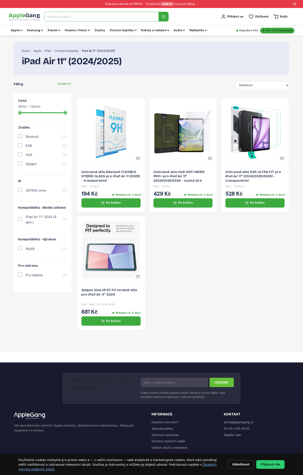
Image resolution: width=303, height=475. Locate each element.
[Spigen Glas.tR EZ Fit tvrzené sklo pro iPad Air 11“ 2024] (111, 250)
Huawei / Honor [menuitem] (76, 30)
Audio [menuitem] (178, 30)
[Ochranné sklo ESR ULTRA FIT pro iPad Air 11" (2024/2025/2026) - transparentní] (255, 131)
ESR (46, 146)
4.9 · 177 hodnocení (279, 30)
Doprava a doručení (165, 422)
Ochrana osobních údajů (168, 441)
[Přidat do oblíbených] (138, 159)
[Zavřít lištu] (294, 4)
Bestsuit (46, 136)
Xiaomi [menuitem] (52, 30)
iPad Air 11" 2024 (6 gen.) (46, 219)
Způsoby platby (162, 428)
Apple (37, 51)
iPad (48, 51)
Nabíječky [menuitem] (196, 30)
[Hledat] (163, 16)
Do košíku (113, 202)
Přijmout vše (270, 464)
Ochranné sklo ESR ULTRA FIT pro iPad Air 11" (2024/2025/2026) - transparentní (253, 176)
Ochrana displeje (66, 51)
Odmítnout (240, 464)
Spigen (46, 164)
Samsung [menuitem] (33, 30)
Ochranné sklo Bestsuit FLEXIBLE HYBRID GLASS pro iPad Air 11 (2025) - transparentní (110, 176)
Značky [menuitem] (99, 30)
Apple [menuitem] (15, 30)
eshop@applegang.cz (239, 422)
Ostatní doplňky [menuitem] (122, 30)
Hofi (46, 155)
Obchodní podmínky (165, 435)
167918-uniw (46, 190)
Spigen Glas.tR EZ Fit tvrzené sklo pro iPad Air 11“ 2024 (109, 292)
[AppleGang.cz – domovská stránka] (79, 416)
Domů (26, 51)
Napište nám (232, 435)
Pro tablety (46, 275)
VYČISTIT (64, 84)
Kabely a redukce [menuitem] (153, 30)
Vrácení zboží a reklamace (169, 447)
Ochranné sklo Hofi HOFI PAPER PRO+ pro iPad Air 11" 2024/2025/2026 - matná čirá (179, 176)
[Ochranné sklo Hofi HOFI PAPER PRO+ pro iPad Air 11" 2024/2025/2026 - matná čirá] (183, 131)
